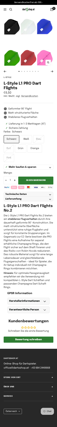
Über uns (9, 387)
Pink (9, 157)
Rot (9, 148)
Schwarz (11, 139)
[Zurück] (5, 71)
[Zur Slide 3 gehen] (24, 71)
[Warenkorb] (51, 9)
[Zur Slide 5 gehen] (29, 71)
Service (8, 396)
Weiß (26, 139)
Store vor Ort (12, 377)
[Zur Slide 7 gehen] (35, 71)
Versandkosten (29, 96)
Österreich (11, 411)
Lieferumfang (13, 199)
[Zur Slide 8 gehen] (38, 71)
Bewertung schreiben (28, 339)
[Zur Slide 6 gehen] (32, 71)
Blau (38, 139)
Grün (20, 148)
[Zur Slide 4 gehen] (27, 71)
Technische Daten (16, 194)
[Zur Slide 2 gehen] (21, 71)
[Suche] (10, 9)
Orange (34, 148)
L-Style (8, 77)
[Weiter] (52, 71)
